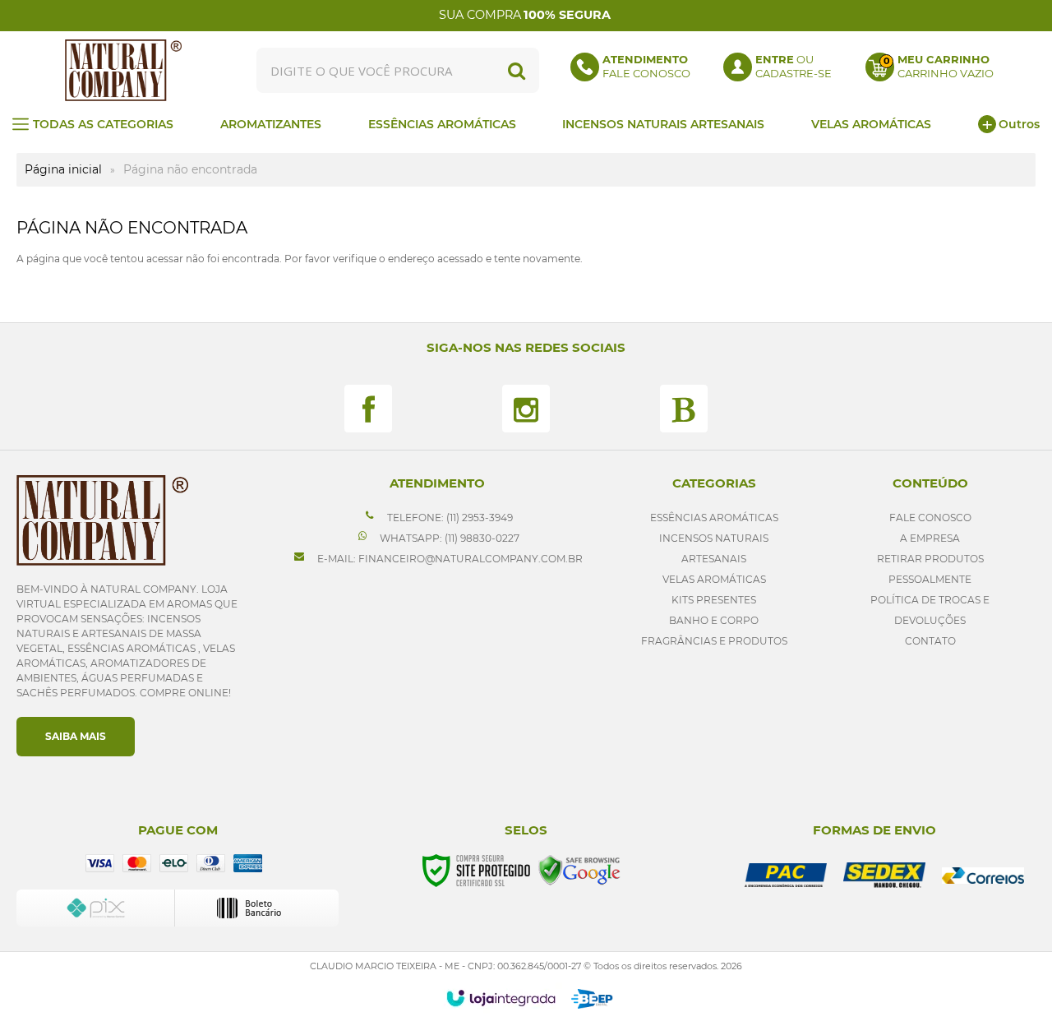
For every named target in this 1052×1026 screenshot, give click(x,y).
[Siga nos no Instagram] (526, 408)
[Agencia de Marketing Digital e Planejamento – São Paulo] (592, 999)
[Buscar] (516, 70)
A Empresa (930, 538)
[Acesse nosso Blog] (683, 408)
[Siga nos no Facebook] (368, 408)
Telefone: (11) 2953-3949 (449, 517)
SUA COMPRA (525, 14)
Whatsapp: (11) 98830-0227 (448, 538)
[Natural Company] (123, 70)
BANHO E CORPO (714, 620)
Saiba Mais (75, 736)
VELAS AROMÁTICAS (714, 579)
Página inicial (63, 169)
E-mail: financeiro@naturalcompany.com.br (449, 558)
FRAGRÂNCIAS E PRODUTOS (714, 641)
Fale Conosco (930, 517)
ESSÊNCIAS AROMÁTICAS (714, 517)
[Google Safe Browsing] (579, 869)
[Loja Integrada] (501, 998)
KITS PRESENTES (713, 600)
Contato (930, 641)
